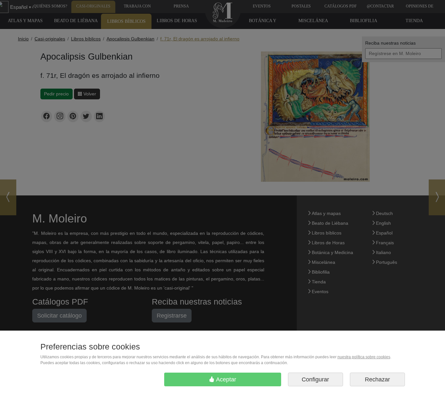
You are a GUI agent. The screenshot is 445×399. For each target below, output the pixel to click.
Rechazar (377, 379)
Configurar (315, 379)
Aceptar (225, 379)
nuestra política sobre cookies (363, 357)
